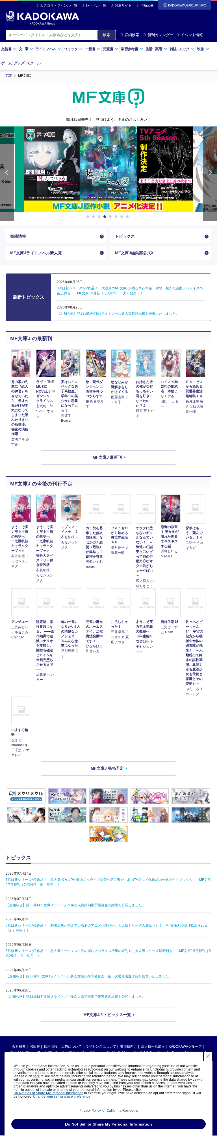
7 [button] (122, 216)
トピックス (125, 236)
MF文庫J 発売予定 (107, 768)
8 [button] (128, 216)
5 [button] (111, 216)
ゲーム (6, 63)
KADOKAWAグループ (185, 1047)
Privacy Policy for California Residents (108, 1111)
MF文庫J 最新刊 (107, 457)
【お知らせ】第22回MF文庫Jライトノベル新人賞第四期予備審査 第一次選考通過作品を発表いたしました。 (89, 976)
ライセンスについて (101, 1047)
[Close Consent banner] (207, 1056)
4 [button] (105, 216)
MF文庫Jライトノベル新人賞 (36, 253)
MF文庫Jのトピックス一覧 (107, 1014)
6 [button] (117, 216)
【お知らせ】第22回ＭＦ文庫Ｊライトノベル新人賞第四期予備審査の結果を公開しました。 (75, 905)
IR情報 (35, 1047)
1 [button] (88, 216)
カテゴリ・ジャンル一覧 (58, 5)
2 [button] (94, 216)
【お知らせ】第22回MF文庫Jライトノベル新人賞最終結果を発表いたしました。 (118, 314)
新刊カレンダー (160, 35)
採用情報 (50, 1047)
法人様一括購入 (153, 1047)
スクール (33, 63)
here (36, 1076)
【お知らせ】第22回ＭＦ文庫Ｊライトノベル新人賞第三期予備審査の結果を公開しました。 (75, 997)
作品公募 (147, 5)
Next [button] (210, 173)
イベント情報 (192, 35)
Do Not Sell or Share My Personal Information (48, 1093)
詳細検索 (132, 35)
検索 (106, 34)
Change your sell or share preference (61, 1096)
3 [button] (100, 216)
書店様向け (128, 1047)
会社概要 (19, 1047)
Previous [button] (7, 173)
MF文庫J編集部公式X (134, 253)
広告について (71, 1047)
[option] (108, 169)
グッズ (19, 63)
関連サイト (123, 5)
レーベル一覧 (96, 5)
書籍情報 (18, 236)
